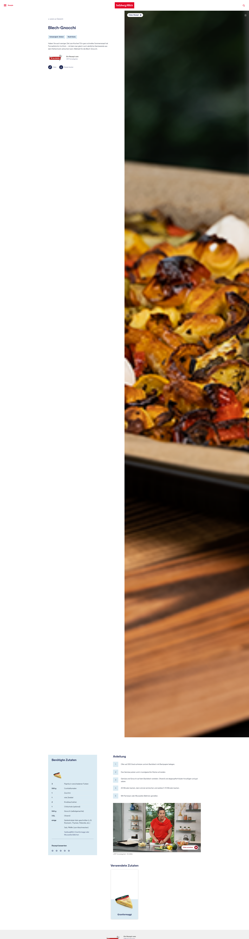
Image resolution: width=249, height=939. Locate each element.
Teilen (54, 67)
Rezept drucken (68, 67)
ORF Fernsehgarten (72, 59)
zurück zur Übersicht (56, 19)
